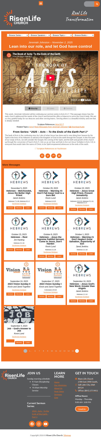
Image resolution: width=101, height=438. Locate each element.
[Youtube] (45, 424)
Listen (51, 108)
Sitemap (67, 435)
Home (56, 382)
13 (64, 351)
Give (56, 397)
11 (56, 351)
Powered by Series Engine (89, 357)
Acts (31, 127)
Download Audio (77, 127)
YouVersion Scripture (19, 204)
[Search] (97, 4)
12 (60, 351)
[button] (41, 3)
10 (52, 351)
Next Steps (59, 391)
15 (73, 351)
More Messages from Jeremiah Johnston (51, 127)
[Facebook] (32, 424)
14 (69, 351)
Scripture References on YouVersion (51, 149)
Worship (34, 108)
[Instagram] (39, 424)
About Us (58, 388)
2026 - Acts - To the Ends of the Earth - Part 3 (40, 414)
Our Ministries (60, 385)
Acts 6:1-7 (59, 124)
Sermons (58, 394)
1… (30, 351)
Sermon (69, 108)
